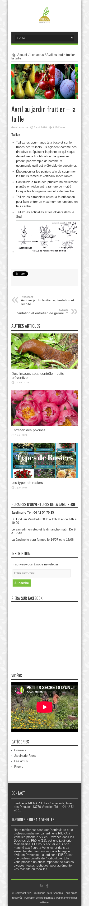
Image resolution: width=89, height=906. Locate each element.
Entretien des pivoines (28, 430)
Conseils (20, 750)
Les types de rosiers (27, 483)
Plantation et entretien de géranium (41, 311)
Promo (18, 766)
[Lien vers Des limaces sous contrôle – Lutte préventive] (44, 368)
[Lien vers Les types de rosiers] (44, 477)
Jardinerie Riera (25, 755)
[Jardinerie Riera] (44, 19)
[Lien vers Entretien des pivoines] (44, 424)
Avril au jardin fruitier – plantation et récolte (47, 300)
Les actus (37, 55)
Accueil (22, 55)
